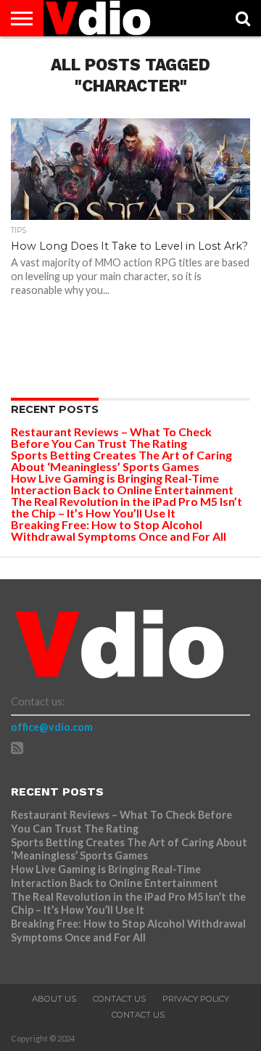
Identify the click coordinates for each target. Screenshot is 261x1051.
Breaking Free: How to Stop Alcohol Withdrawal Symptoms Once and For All (118, 530)
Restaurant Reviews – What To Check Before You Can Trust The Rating (111, 437)
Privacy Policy (195, 999)
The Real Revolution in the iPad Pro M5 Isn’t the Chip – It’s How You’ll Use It (126, 507)
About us (54, 999)
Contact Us (119, 999)
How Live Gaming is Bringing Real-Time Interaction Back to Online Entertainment (123, 483)
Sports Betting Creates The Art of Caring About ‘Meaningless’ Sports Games (121, 460)
